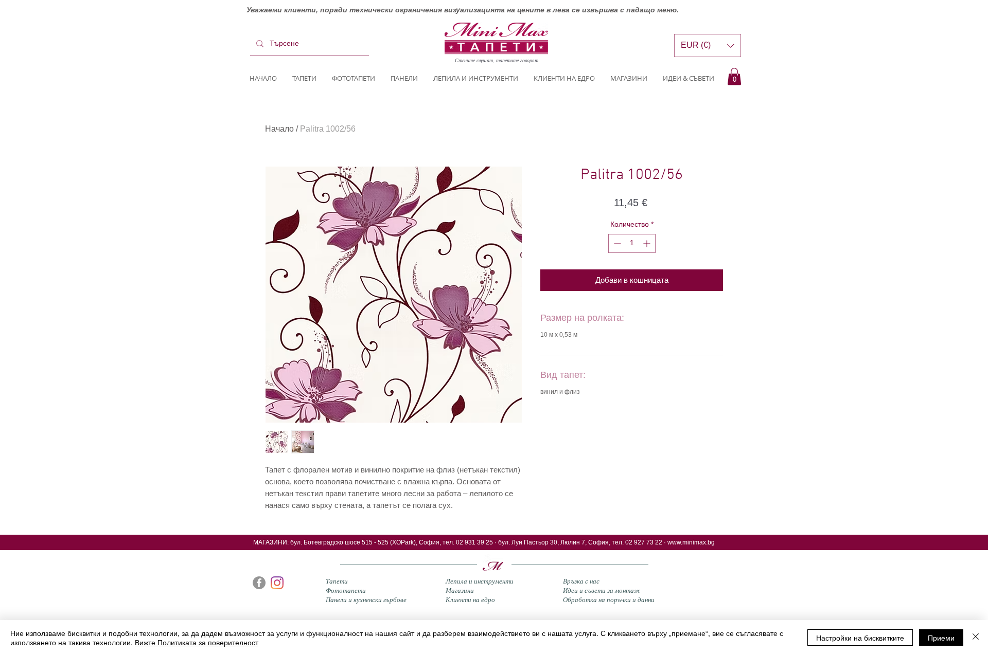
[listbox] (707, 45)
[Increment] (647, 243)
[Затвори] (975, 637)
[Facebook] (259, 582)
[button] (734, 76)
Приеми (941, 637)
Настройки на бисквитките (860, 637)
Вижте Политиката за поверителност (196, 642)
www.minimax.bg (691, 542)
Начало (279, 128)
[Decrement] (616, 243)
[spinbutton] (632, 243)
